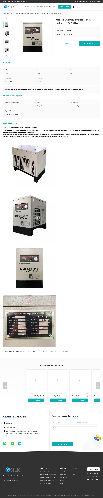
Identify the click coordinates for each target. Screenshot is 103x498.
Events (54, 6)
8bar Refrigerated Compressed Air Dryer (16, 351)
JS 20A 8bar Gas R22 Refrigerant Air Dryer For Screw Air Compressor (40, 396)
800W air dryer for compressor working (60, 351)
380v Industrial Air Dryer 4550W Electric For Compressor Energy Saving (62, 396)
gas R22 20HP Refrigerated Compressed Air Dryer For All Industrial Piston (18, 396)
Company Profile (64, 471)
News (74, 474)
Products (33, 6)
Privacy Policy (11, 495)
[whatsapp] (7, 444)
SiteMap (61, 480)
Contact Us (47, 6)
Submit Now (62, 444)
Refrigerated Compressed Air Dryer (23, 13)
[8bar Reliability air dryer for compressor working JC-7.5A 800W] (32, 37)
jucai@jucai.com (10, 427)
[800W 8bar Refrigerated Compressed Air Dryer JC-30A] (84, 380)
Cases (74, 471)
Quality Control (63, 477)
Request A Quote (64, 6)
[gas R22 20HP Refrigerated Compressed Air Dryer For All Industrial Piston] (18, 380)
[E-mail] (21, 444)
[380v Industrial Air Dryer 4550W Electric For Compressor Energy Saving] (62, 380)
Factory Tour (63, 474)
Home (27, 6)
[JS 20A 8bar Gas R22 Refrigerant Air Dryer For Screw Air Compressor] (40, 380)
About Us (40, 6)
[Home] (9, 6)
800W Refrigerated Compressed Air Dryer (38, 351)
